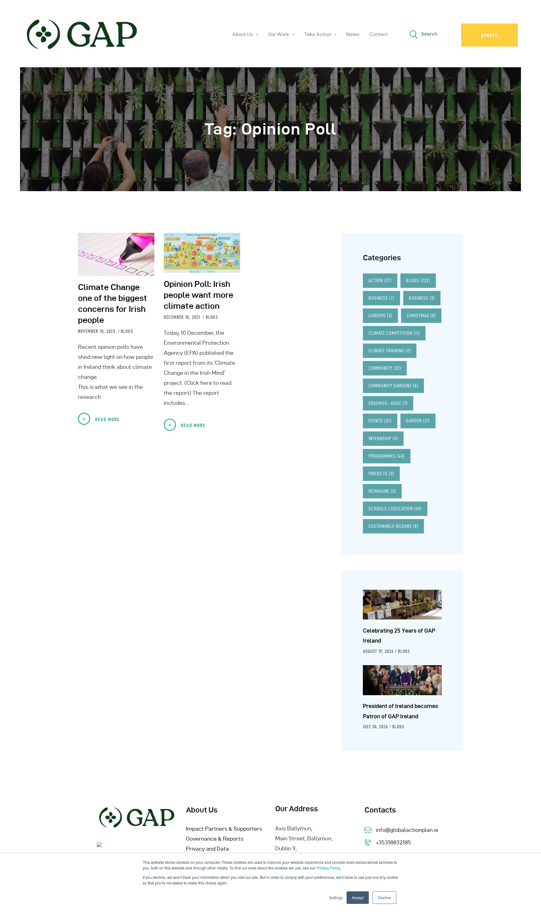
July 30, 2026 (375, 726)
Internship (383, 438)
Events (380, 420)
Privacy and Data (207, 849)
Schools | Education (395, 508)
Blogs (127, 331)
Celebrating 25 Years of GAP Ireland (399, 636)
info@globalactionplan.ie (407, 830)
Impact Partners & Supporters (224, 829)
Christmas (421, 315)
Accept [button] (357, 897)
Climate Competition (394, 333)
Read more (107, 419)
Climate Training (389, 350)
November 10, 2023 (97, 331)
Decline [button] (384, 897)
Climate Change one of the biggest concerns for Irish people (112, 303)
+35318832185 (393, 842)
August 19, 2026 (378, 651)
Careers (380, 315)
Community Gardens (393, 385)
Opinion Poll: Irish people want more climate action (198, 294)
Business (381, 298)
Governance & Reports (214, 839)
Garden (418, 420)
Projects (381, 473)
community (384, 368)
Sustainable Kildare (393, 526)
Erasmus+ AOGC (388, 403)
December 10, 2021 (183, 317)
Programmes (386, 456)
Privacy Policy (328, 867)
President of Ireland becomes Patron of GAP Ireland (400, 711)
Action (380, 280)
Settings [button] (336, 897)
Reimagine (382, 491)
